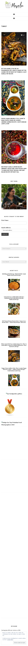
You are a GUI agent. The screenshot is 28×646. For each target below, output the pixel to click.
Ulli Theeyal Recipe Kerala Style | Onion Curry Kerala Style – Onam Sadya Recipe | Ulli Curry (14, 321)
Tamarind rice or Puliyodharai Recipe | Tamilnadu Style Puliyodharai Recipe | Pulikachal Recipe (14, 298)
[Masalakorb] (14, 10)
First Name (4, 220)
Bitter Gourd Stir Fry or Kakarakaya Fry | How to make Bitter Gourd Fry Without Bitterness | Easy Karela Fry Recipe (14, 71)
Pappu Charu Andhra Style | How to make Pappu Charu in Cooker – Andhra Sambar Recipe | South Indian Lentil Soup (13, 121)
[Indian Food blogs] (9, 416)
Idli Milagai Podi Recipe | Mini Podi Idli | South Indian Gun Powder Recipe (14, 274)
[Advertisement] (14, 444)
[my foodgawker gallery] (14, 394)
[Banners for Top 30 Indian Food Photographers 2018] (14, 425)
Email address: (6, 227)
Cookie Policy (10, 639)
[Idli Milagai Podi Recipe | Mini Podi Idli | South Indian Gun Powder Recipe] (14, 290)
